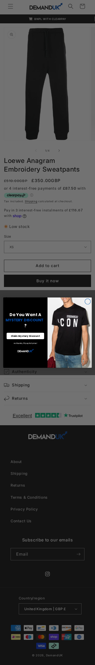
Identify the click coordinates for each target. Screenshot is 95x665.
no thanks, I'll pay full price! (25, 343)
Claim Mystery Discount (25, 335)
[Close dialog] (88, 301)
